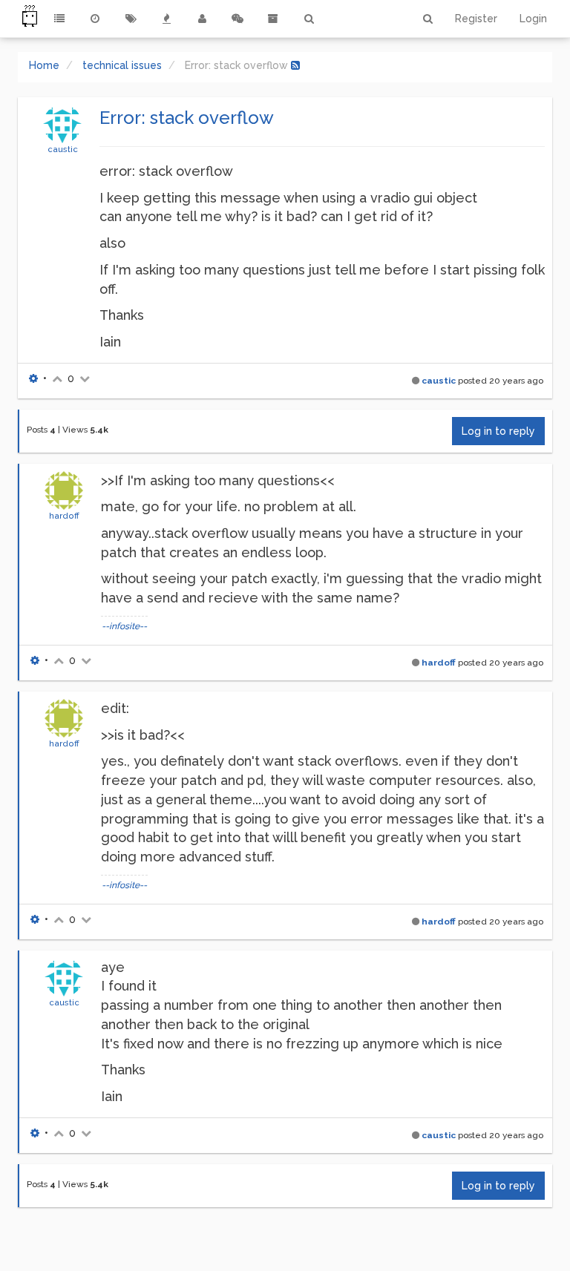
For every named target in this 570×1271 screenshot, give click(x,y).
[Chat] (237, 18)
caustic (63, 149)
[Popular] (166, 18)
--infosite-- (124, 626)
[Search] (309, 18)
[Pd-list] (273, 18)
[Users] (202, 18)
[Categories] (59, 18)
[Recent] (95, 18)
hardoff (64, 515)
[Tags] (130, 18)
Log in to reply (498, 431)
